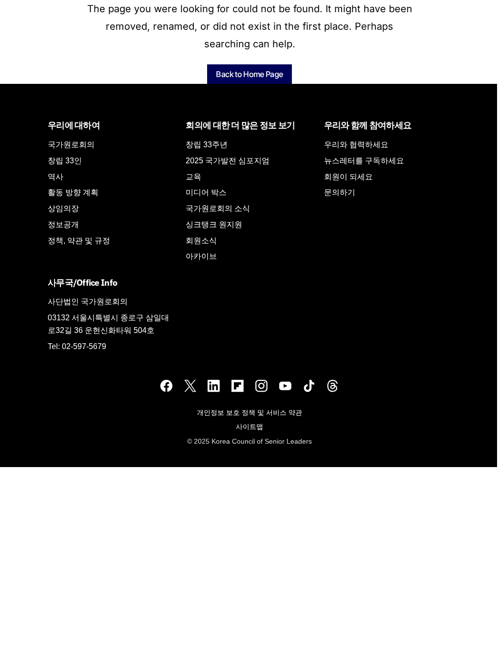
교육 (193, 177)
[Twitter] (190, 386)
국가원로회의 (71, 144)
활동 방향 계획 (73, 192)
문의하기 (339, 192)
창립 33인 (65, 161)
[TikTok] (309, 386)
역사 (55, 177)
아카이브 (201, 256)
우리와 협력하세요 (356, 144)
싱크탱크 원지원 (214, 224)
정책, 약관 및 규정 (79, 240)
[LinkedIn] (214, 386)
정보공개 (63, 224)
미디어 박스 (206, 192)
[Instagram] (261, 386)
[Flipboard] (237, 386)
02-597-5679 (84, 346)
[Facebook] (166, 386)
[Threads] (332, 386)
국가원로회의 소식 (218, 208)
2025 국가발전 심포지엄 (227, 161)
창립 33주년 (207, 144)
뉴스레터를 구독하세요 (364, 161)
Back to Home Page (249, 74)
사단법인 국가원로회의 (88, 301)
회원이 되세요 (348, 177)
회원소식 (201, 240)
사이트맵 (249, 427)
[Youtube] (285, 386)
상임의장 (63, 208)
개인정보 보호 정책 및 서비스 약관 (249, 412)
